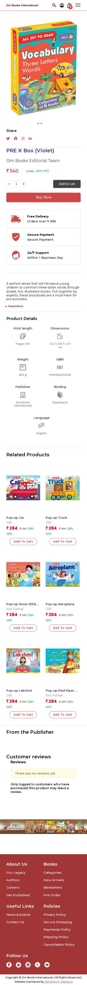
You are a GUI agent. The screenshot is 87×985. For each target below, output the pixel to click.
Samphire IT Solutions (59, 981)
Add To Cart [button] (23, 541)
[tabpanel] (43, 68)
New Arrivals (54, 880)
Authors (13, 880)
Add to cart (67, 184)
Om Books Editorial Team (33, 160)
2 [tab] (41, 123)
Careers (12, 887)
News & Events (18, 915)
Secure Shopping (58, 922)
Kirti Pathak (14, 609)
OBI (9, 522)
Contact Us (15, 922)
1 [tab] (38, 123)
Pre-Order (52, 895)
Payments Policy (57, 929)
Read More (15, 306)
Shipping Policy (56, 937)
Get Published (18, 895)
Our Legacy (16, 873)
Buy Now (43, 197)
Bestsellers (53, 887)
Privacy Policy (55, 915)
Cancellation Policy (59, 945)
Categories (52, 873)
